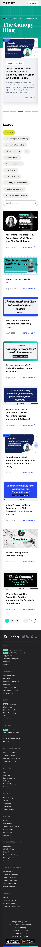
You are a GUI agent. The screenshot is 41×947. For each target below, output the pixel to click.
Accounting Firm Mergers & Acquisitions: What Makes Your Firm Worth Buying (20, 237)
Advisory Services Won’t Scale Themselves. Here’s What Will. (19, 368)
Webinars (6, 775)
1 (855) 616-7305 (20, 933)
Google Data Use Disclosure (20, 925)
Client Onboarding (9, 713)
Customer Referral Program (13, 906)
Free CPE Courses (9, 784)
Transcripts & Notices (10, 690)
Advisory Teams (8, 858)
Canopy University (9, 877)
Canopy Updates (12, 157)
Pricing (5, 820)
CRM (4, 735)
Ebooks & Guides (9, 778)
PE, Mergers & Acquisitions (16, 183)
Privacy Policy (20, 928)
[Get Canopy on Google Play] (28, 941)
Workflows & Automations (16, 195)
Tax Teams (6, 861)
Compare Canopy (9, 755)
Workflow (6, 661)
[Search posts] (36, 203)
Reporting (6, 684)
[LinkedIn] (23, 636)
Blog (4, 772)
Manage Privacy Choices (20, 922)
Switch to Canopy (9, 752)
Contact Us (7, 806)
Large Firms (7, 846)
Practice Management (14, 189)
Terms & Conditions (20, 930)
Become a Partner (9, 900)
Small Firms (7, 852)
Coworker (9, 730)
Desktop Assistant (9, 883)
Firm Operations (12, 176)
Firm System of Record (11, 732)
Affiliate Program (9, 903)
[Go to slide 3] (20, 111)
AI (27, 151)
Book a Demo (7, 823)
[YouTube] (36, 636)
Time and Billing (9, 675)
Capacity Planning (9, 687)
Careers (6, 801)
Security (6, 741)
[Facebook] (27, 636)
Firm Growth (10, 170)
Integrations (7, 832)
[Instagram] (32, 636)
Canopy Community (10, 880)
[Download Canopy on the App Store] (13, 941)
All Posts (9, 132)
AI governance (8, 829)
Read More (30, 97)
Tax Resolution (8, 693)
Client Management (13, 164)
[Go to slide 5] (35, 111)
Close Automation (12, 650)
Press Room (7, 803)
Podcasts (6, 781)
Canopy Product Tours (11, 826)
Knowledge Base (9, 886)
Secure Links (7, 719)
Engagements (8, 656)
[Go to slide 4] (28, 111)
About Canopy (8, 798)
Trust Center (7, 835)
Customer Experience (11, 874)
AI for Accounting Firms (11, 738)
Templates (6, 664)
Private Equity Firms (10, 855)
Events (5, 787)
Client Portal (7, 707)
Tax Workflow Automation (15, 653)
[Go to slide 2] (13, 111)
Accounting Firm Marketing (16, 139)
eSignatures (7, 716)
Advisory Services (12, 151)
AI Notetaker (11, 704)
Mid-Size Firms (8, 849)
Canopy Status (8, 809)
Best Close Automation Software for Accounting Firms (18, 323)
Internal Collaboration (11, 681)
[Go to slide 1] (6, 111)
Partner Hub (7, 897)
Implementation (8, 872)
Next (32, 620)
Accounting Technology (15, 145)
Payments (6, 678)
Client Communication (11, 710)
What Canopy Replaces (11, 758)
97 (25, 620)
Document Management (11, 659)
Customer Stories (9, 761)
